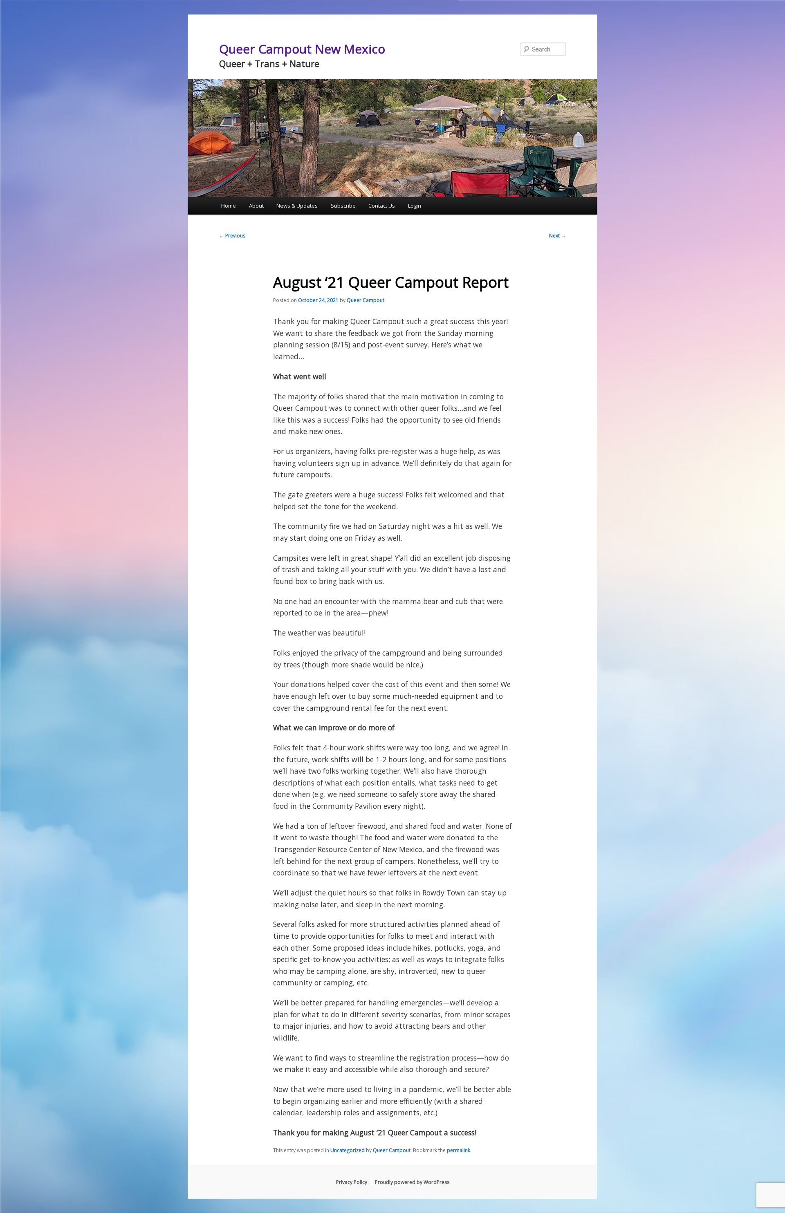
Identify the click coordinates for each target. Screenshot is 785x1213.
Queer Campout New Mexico (302, 48)
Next (557, 235)
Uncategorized (347, 1150)
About (256, 205)
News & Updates (297, 205)
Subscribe (343, 205)
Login (414, 205)
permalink (458, 1150)
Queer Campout (365, 300)
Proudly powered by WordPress (412, 1182)
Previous (232, 235)
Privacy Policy (351, 1182)
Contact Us (381, 205)
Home (228, 205)
